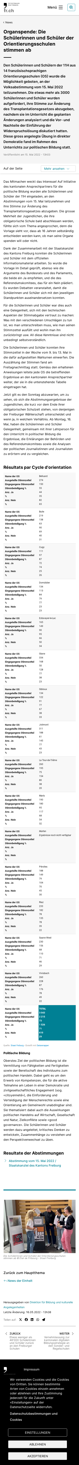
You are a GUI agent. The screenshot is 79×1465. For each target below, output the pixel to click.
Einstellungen (37, 1432)
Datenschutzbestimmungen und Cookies (34, 1417)
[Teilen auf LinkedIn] (32, 1319)
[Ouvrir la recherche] (71, 7)
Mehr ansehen (54, 168)
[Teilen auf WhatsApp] (37, 1319)
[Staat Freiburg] (9, 1372)
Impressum (32, 1369)
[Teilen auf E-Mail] (43, 1319)
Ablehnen (37, 1444)
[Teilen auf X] (20, 1319)
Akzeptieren (37, 1456)
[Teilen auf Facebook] (26, 1319)
